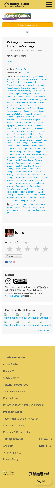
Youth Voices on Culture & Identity (21, 189)
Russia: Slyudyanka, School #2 (25, 124)
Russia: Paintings (14, 111)
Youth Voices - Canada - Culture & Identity (25, 144)
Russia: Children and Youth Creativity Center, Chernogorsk (25, 86)
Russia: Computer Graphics (23, 95)
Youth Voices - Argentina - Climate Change (26, 132)
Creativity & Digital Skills (16, 432)
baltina (20, 233)
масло (17, 207)
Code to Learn (10, 398)
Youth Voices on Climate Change (29, 186)
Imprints (10, 197)
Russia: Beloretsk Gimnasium (24, 83)
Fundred (19, 194)
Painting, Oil (21, 69)
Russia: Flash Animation (26, 102)
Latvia (9, 61)
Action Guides (10, 364)
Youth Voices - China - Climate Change (25, 147)
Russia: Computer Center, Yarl (19, 93)
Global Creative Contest (35, 194)
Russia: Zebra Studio (23, 128)
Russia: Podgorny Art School (19, 117)
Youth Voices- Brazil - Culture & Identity (25, 190)
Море (16, 204)
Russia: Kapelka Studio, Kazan (25, 104)
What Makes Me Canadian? (27, 131)
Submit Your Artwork (27, 25)
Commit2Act (9, 371)
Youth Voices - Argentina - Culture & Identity (25, 135)
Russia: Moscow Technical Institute (30, 108)
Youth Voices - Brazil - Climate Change (26, 138)
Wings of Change (28, 200)
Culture (26, 72)
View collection (44, 330)
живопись (40, 204)
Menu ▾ (43, 16)
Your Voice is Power (14, 391)
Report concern (14, 256)
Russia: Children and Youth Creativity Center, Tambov (26, 89)
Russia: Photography (33, 114)
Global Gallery (16, 16)
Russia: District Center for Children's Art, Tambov (26, 98)
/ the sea (26, 207)
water (42, 207)
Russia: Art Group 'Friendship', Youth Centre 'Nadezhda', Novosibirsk (27, 80)
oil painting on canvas (16, 210)
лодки (23, 204)
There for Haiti (12, 200)
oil (29, 210)
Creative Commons (14, 295)
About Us (8, 446)
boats (35, 207)
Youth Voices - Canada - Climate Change (27, 141)
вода (31, 204)
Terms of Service (12, 452)
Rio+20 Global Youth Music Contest (30, 197)
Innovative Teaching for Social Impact (23, 405)
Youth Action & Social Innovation (20, 418)
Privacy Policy (10, 459)
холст (9, 207)
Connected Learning (14, 425)
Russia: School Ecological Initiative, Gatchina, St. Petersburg (23, 121)
